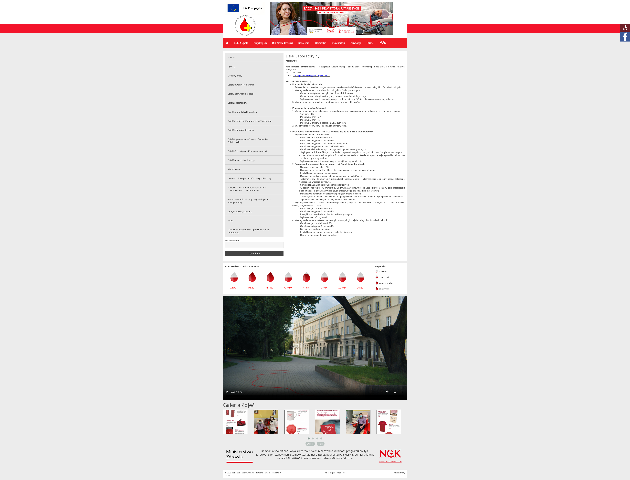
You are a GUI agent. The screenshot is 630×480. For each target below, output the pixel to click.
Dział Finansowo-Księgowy (241, 129)
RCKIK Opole (241, 42)
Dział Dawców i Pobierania (241, 84)
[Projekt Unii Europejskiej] (245, 14)
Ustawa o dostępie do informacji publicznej (249, 178)
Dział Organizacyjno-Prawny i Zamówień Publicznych (248, 141)
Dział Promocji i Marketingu (241, 160)
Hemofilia (320, 42)
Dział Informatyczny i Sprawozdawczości (248, 151)
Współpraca (234, 169)
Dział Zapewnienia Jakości (240, 93)
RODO (370, 42)
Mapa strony (399, 472)
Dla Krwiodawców (282, 42)
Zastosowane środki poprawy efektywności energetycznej (249, 201)
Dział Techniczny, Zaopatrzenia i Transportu (250, 120)
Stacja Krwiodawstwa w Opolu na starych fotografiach (248, 231)
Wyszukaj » (254, 253)
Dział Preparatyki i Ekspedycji (242, 111)
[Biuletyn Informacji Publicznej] (382, 43)
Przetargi (355, 42)
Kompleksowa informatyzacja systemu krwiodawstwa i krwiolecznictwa (247, 189)
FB (625, 37)
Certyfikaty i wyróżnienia (240, 211)
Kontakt (231, 57)
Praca (230, 220)
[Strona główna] (245, 34)
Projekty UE (260, 42)
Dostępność (625, 28)
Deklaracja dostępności (335, 472)
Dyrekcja (232, 66)
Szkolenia (303, 42)
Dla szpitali (338, 42)
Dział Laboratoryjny (237, 102)
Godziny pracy (235, 75)
